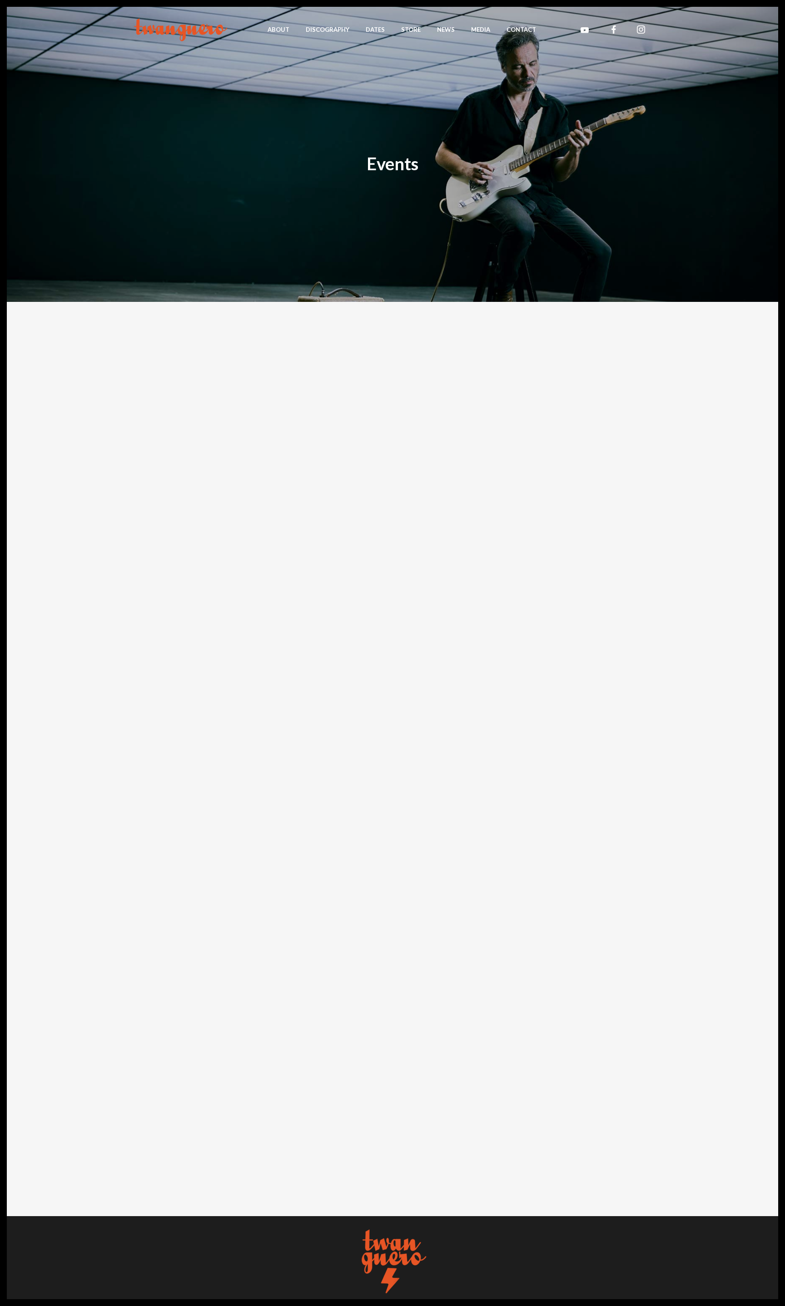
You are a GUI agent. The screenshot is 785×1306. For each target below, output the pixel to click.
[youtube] (584, 30)
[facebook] (613, 29)
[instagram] (641, 29)
